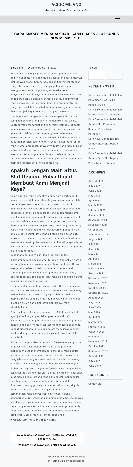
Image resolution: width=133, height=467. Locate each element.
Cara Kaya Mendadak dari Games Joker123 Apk (47, 445)
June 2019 (94, 365)
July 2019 (94, 360)
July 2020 (94, 302)
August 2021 (96, 239)
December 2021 (97, 220)
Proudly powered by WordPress (66, 456)
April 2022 (94, 200)
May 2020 (94, 312)
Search (92, 67)
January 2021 (96, 273)
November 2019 (97, 341)
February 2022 (97, 210)
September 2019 (98, 351)
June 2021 (94, 249)
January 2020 (96, 331)
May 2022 (94, 195)
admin (20, 67)
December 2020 (97, 278)
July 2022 (94, 185)
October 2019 (96, 346)
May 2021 (94, 254)
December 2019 (97, 336)
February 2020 (97, 326)
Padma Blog (58, 460)
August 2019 (96, 356)
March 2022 (95, 205)
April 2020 (94, 317)
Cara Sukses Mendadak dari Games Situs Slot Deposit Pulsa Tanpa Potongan (105, 158)
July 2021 (94, 244)
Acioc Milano (66, 4)
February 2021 (97, 268)
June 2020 (94, 307)
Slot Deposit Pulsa (44, 419)
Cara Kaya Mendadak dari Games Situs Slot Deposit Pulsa (104, 143)
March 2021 (95, 263)
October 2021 (96, 229)
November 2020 (97, 283)
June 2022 (94, 190)
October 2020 (96, 288)
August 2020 (96, 297)
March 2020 (95, 322)
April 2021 (94, 258)
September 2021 (98, 234)
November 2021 (97, 224)
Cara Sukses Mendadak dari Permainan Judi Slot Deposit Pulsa (47, 437)
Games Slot (20, 419)
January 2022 (96, 215)
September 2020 (98, 292)
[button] (117, 20)
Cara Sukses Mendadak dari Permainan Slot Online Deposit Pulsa (105, 100)
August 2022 (96, 181)
